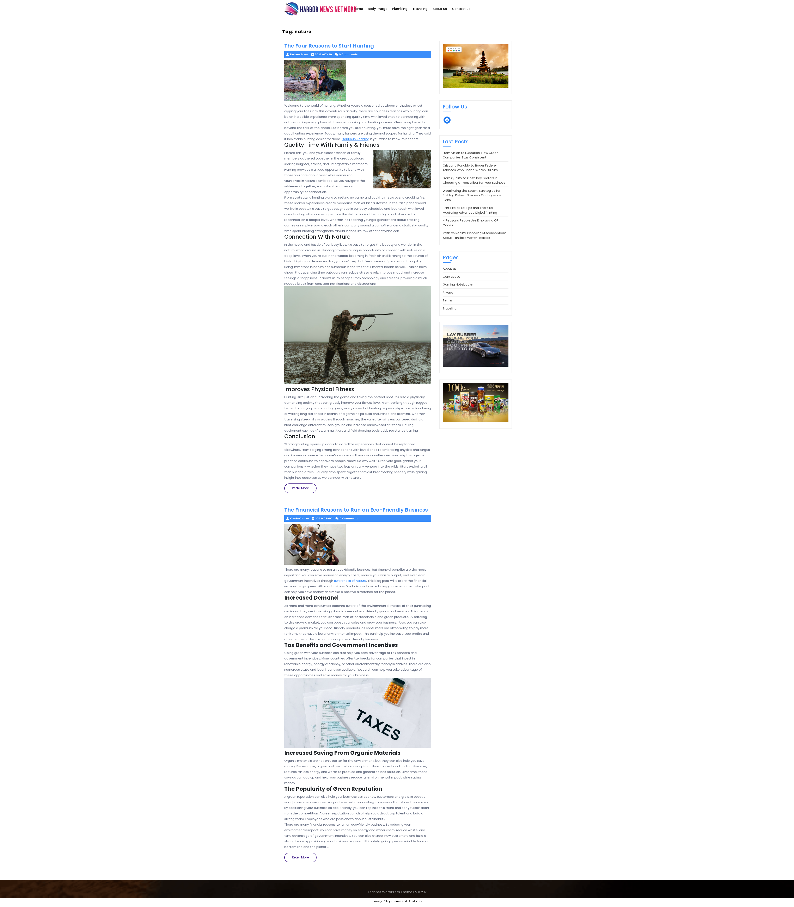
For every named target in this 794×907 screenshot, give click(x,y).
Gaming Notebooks (458, 284)
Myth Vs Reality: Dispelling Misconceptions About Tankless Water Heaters (475, 235)
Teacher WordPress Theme (389, 892)
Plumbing (400, 9)
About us (440, 9)
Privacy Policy (381, 901)
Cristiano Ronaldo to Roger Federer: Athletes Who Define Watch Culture (470, 167)
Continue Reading (355, 139)
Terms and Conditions (407, 901)
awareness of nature (350, 580)
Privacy (448, 292)
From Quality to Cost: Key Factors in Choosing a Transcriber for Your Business (474, 180)
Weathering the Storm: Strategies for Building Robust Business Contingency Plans (472, 195)
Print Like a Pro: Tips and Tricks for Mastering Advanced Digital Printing (470, 210)
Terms (447, 300)
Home (358, 9)
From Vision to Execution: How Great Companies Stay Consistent (470, 155)
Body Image (377, 9)
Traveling (420, 9)
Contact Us (461, 9)
